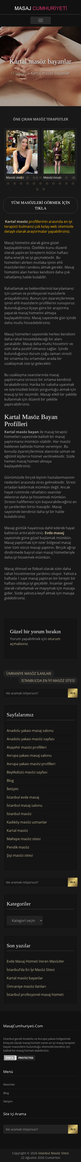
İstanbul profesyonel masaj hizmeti (35, 994)
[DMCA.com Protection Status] (19, 1058)
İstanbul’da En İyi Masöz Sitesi (48, 680)
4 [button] (27, 178)
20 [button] (60, 183)
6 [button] (40, 178)
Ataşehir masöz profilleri (26, 747)
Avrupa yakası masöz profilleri (31, 763)
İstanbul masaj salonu (24, 805)
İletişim (12, 789)
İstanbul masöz (19, 813)
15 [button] (27, 183)
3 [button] (21, 178)
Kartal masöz (16, 221)
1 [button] (8, 178)
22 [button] (73, 183)
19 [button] (53, 183)
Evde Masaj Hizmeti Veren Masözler (35, 961)
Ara (72, 693)
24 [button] (44, 189)
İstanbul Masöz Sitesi (53, 1153)
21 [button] (66, 183)
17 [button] (40, 183)
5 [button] (34, 178)
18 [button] (47, 183)
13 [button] (15, 183)
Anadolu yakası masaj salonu (30, 730)
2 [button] (15, 178)
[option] (22, 156)
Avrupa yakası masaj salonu (29, 755)
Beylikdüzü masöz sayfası (27, 772)
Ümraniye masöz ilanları (28, 673)
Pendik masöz (18, 847)
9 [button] (60, 178)
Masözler (19, 73)
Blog (10, 780)
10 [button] (66, 178)
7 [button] (47, 178)
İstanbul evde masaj (23, 797)
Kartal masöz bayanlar (25, 978)
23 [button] (37, 189)
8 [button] (53, 178)
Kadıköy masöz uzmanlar (27, 822)
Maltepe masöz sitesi (24, 838)
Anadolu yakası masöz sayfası (30, 739)
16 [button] (34, 183)
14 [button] (21, 183)
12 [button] (8, 183)
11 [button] (73, 178)
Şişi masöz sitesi (20, 855)
